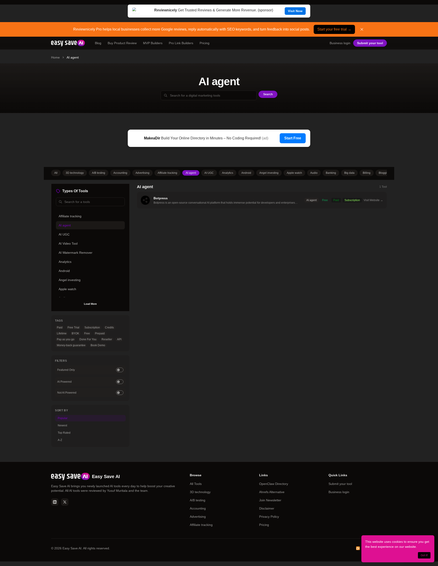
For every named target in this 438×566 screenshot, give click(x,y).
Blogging (384, 172)
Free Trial (73, 327)
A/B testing (98, 172)
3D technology (75, 172)
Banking (331, 172)
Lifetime (62, 333)
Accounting (120, 172)
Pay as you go (65, 339)
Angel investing (269, 172)
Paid (60, 327)
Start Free (292, 138)
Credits (109, 327)
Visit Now (295, 11)
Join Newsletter (270, 500)
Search (268, 94)
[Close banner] (362, 29)
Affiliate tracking (167, 172)
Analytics (227, 172)
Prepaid (100, 333)
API (119, 339)
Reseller (107, 339)
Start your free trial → (334, 29)
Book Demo (98, 345)
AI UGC (209, 172)
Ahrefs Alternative (271, 492)
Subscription (92, 327)
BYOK (75, 333)
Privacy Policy (269, 516)
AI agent (191, 172)
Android (246, 172)
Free (87, 333)
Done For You (87, 339)
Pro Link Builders (181, 43)
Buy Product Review (122, 43)
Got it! (424, 555)
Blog (98, 43)
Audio (314, 172)
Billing (366, 172)
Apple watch (294, 172)
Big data (349, 172)
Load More (90, 303)
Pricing (204, 43)
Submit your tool (370, 43)
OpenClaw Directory (273, 484)
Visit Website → (373, 200)
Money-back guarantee (71, 345)
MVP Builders (152, 43)
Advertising (142, 172)
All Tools (196, 484)
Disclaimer (266, 508)
